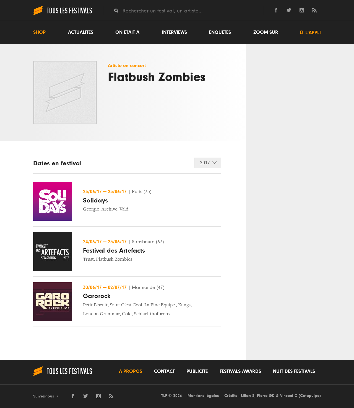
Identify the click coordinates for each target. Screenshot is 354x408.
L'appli (310, 32)
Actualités (80, 32)
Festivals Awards (240, 371)
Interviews (174, 32)
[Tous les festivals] (62, 15)
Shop (39, 32)
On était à (127, 32)
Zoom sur (265, 32)
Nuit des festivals (294, 371)
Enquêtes (220, 32)
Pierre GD (266, 396)
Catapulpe (309, 396)
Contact (164, 371)
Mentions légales (203, 396)
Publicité (197, 371)
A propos (130, 371)
